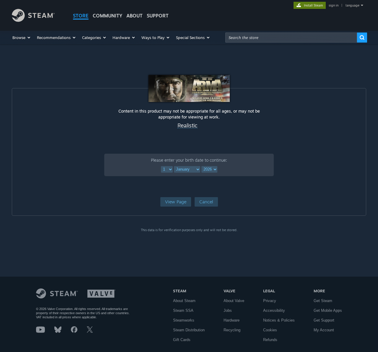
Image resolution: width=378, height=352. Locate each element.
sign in (333, 5)
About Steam (184, 301)
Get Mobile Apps (328, 310)
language (352, 5)
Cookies (270, 330)
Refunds (270, 340)
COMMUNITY (107, 16)
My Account (324, 330)
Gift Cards (181, 340)
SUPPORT (158, 16)
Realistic (187, 125)
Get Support (324, 320)
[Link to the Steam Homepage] (33, 20)
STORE (81, 16)
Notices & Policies (279, 320)
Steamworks (183, 320)
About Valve (234, 301)
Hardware (231, 320)
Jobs (228, 310)
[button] (21, 37)
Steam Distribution (189, 330)
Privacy (269, 301)
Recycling (232, 330)
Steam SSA (183, 310)
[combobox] (291, 38)
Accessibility (274, 310)
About (134, 16)
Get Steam (323, 301)
